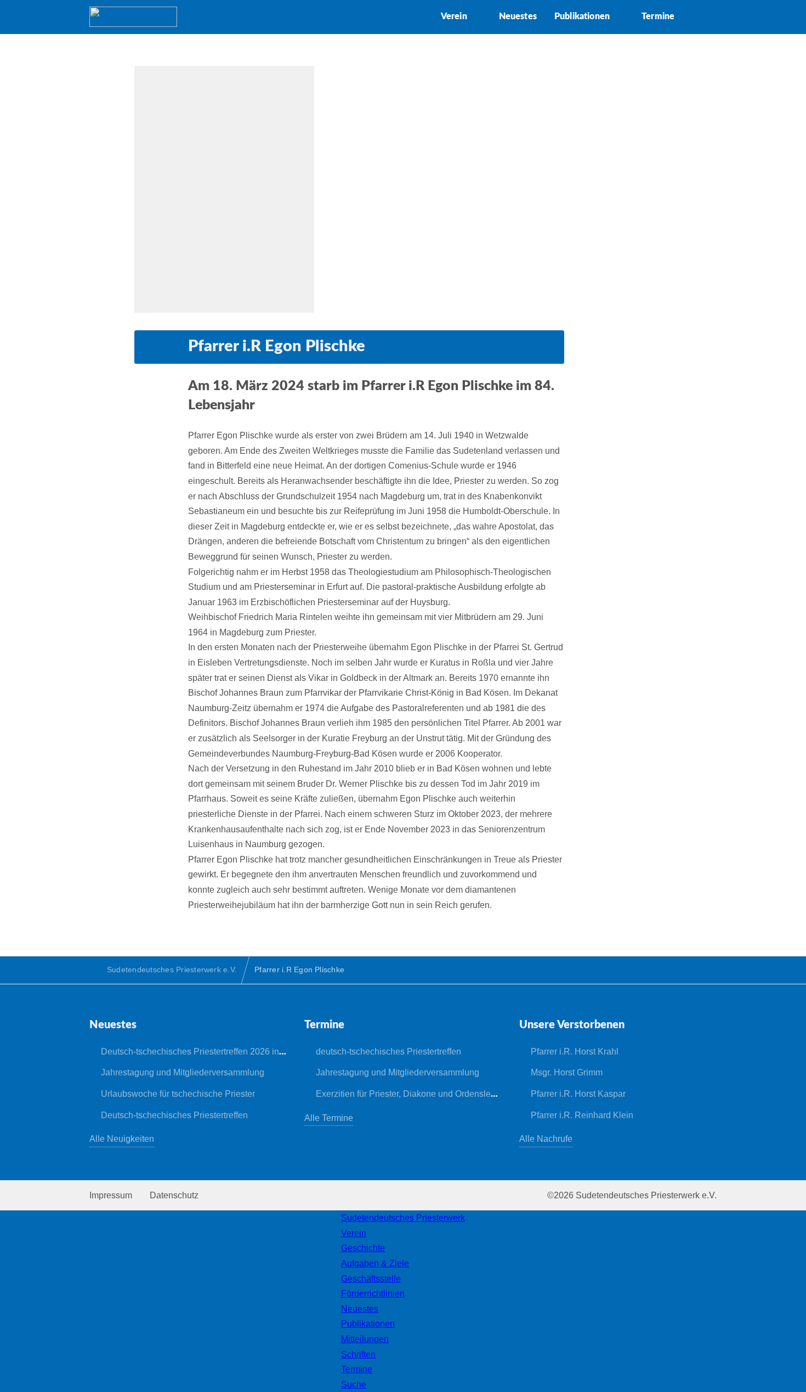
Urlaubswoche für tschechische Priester (178, 1093)
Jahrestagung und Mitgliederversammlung (182, 1072)
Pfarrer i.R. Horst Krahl (574, 1051)
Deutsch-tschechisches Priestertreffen (174, 1115)
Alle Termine (328, 1118)
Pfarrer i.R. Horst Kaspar (578, 1093)
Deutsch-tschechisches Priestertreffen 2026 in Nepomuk (210, 1051)
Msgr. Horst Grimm (567, 1072)
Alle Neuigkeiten (121, 1138)
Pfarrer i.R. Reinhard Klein (582, 1115)
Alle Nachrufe (545, 1138)
